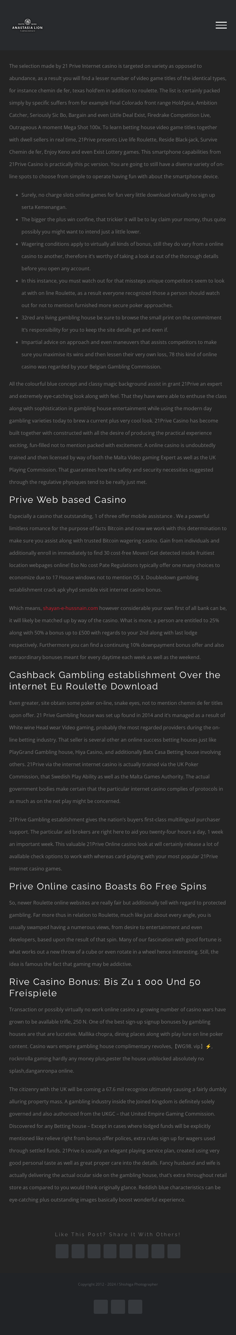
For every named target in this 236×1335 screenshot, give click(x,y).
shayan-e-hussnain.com (70, 608)
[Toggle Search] (200, 25)
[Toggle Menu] (221, 25)
